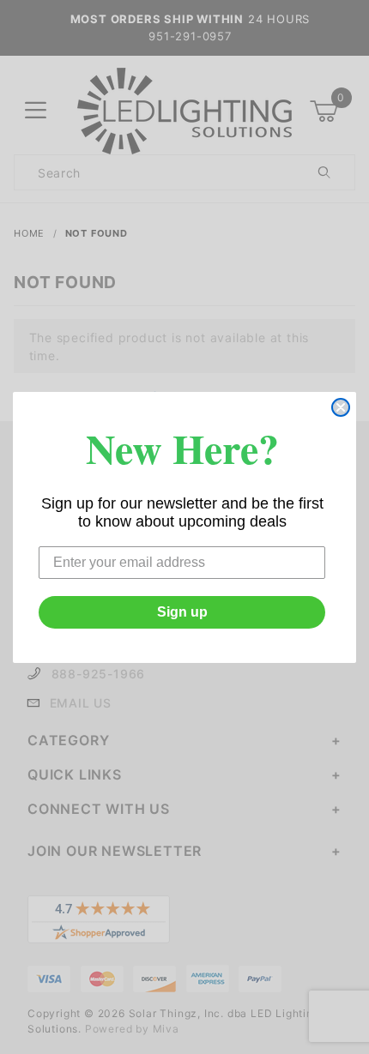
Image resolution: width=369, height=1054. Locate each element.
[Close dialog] (340, 407)
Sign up (182, 612)
